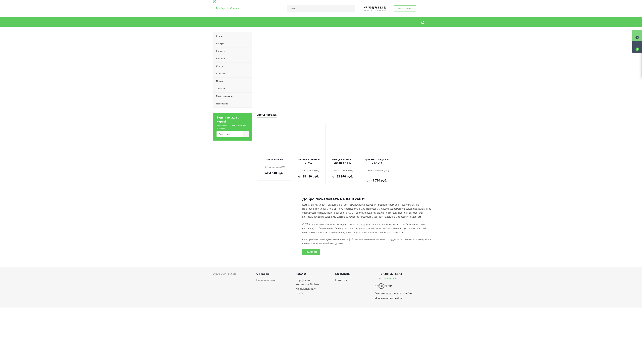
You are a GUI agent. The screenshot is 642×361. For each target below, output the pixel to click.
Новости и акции (266, 280)
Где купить (342, 273)
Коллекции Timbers (307, 284)
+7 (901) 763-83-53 (375, 7)
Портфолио (303, 280)
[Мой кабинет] (423, 22)
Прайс (299, 293)
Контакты (341, 280)
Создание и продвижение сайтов (394, 293)
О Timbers (262, 273)
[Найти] (351, 8)
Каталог (301, 273)
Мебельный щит (306, 288)
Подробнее (311, 251)
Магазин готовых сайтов (389, 298)
